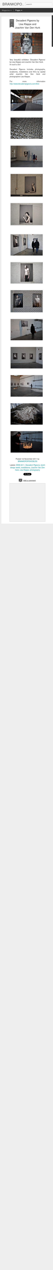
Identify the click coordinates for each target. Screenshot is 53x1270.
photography (35, 470)
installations (25, 467)
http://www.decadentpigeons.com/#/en (24, 83)
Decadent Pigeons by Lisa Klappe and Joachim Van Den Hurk (27, 24)
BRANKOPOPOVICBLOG (27, 461)
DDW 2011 (20, 465)
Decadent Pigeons (33, 465)
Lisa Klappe (24, 470)
